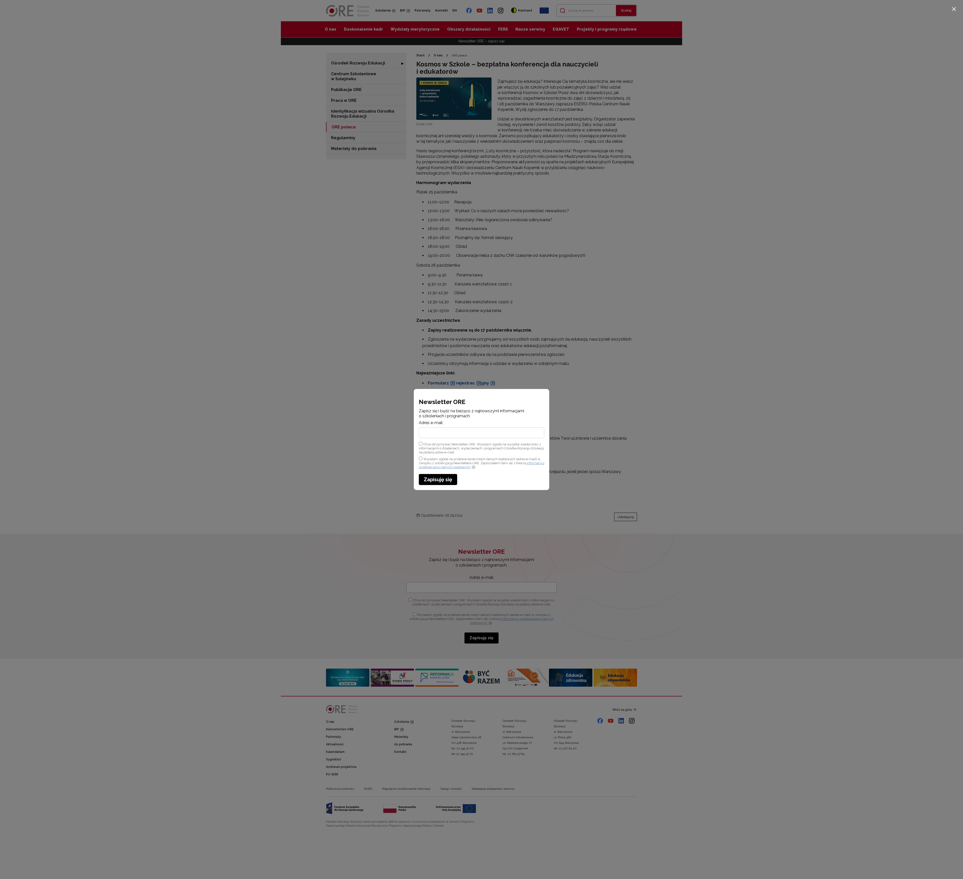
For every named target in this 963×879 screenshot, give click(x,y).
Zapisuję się (438, 479)
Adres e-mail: (431, 423)
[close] (954, 9)
